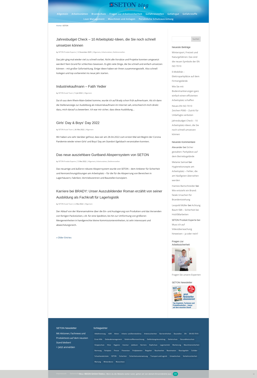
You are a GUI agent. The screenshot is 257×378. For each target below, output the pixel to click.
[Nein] (253, 374)
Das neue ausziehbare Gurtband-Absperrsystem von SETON (102, 155)
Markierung (176, 345)
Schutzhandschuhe (102, 356)
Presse (116, 350)
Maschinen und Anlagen (121, 19)
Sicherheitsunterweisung (138, 356)
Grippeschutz (99, 345)
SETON (113, 356)
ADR (110, 334)
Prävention (126, 350)
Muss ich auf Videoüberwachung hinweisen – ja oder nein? (185, 229)
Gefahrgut (173, 14)
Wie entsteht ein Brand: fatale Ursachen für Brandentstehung (184, 195)
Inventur (125, 345)
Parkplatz (107, 350)
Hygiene (117, 345)
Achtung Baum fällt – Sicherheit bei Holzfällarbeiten (186, 210)
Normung (98, 350)
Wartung (98, 362)
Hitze (109, 345)
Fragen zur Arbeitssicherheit (125, 14)
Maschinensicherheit (191, 345)
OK (175, 374)
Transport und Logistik (158, 356)
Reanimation (171, 350)
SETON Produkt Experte (67, 52)
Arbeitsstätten (80, 14)
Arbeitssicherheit (150, 334)
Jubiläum (134, 345)
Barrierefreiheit (165, 334)
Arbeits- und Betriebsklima (131, 334)
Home (58, 25)
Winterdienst (108, 362)
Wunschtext (120, 362)
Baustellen (178, 334)
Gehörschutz (172, 339)
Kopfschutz (153, 345)
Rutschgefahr (184, 350)
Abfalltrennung (100, 334)
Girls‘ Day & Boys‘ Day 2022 (77, 123)
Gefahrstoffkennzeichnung (134, 339)
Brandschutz (99, 14)
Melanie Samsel (180, 162)
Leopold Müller (180, 205)
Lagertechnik (165, 345)
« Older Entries (63, 237)
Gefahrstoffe (190, 14)
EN (185, 334)
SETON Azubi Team (65, 93)
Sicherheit (123, 356)
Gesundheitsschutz (187, 339)
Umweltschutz (175, 356)
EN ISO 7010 (193, 334)
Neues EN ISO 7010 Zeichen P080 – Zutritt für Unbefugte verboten (185, 110)
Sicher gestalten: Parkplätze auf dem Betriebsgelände (185, 152)
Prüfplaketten (137, 350)
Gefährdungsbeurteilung (156, 339)
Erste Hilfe (98, 339)
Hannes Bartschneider (183, 185)
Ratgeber (148, 350)
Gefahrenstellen (155, 14)
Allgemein (62, 14)
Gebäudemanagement (113, 339)
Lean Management (94, 19)
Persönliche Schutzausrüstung (156, 19)
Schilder (194, 350)
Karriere (143, 345)
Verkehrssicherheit (190, 356)
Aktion (116, 334)
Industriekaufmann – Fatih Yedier (81, 86)
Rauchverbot (159, 350)
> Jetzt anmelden (65, 347)
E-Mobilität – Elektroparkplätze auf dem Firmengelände (185, 76)
